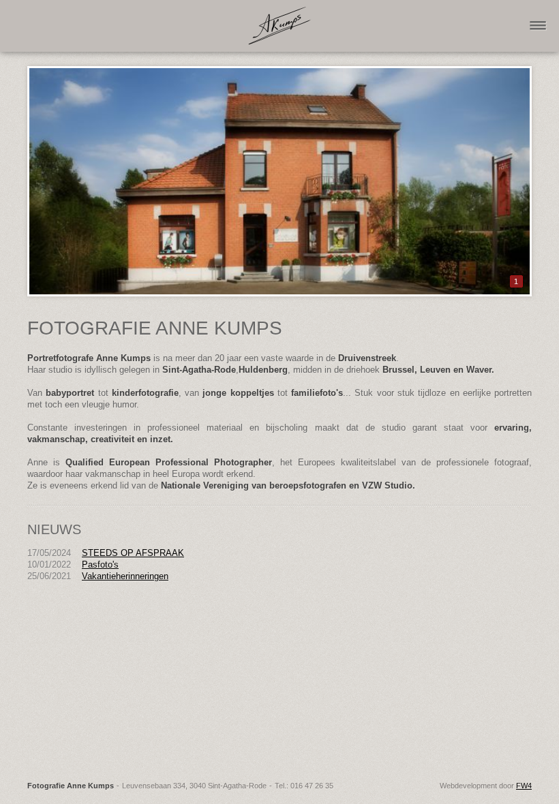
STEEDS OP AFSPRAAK (133, 553)
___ (537, 12)
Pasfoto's (100, 564)
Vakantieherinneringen (125, 576)
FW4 (524, 786)
